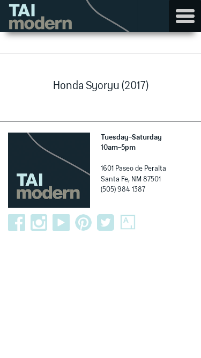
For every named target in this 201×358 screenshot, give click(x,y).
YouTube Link (61, 222)
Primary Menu (185, 16)
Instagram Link (39, 222)
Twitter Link (105, 222)
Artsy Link (128, 222)
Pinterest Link (83, 222)
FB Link (16, 222)
